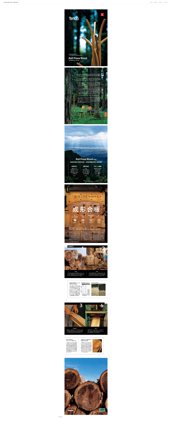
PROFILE (161, 2)
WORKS (155, 2)
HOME (151, 2)
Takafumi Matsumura (10, 2)
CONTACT (166, 2)
